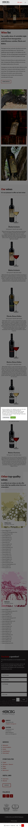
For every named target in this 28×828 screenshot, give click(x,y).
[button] (22, 825)
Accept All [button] (13, 417)
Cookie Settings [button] (6, 417)
